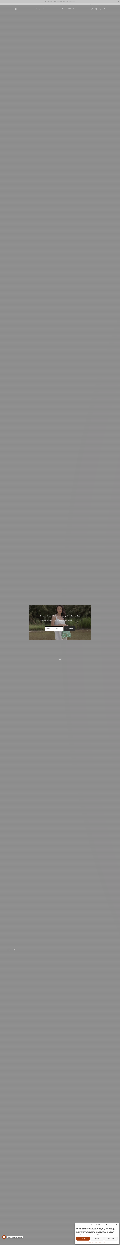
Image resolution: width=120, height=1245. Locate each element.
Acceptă (83, 1239)
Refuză (97, 1239)
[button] (117, 1225)
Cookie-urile (90, 1242)
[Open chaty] (4, 1236)
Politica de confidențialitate (99, 1242)
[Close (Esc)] (88, 608)
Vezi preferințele (111, 1239)
